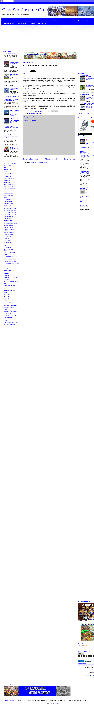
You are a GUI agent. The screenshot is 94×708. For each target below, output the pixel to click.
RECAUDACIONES (9, 304)
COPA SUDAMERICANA (10, 232)
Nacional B (82, 151)
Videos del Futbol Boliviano (84, 187)
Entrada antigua (69, 159)
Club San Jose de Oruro (25, 9)
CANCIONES (7, 199)
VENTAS (6, 321)
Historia (63, 20)
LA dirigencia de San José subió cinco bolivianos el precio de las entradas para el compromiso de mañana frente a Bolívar (11, 98)
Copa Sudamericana (8, 23)
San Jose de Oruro (84, 94)
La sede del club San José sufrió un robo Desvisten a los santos (11, 136)
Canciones (32, 23)
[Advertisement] (45, 37)
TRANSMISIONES (8, 317)
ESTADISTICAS (8, 247)
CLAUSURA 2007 (8, 201)
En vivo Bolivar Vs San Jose (11, 53)
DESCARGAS (7, 236)
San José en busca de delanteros (14, 75)
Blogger (58, 703)
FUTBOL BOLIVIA (8, 258)
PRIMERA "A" (7, 294)
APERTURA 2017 (8, 190)
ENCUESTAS (7, 242)
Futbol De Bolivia (84, 171)
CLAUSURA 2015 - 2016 (10, 216)
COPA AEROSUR (8, 227)
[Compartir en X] (54, 111)
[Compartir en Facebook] (55, 111)
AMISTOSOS (7, 169)
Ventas (18, 20)
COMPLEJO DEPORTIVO (10, 224)
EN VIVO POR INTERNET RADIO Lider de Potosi (84, 204)
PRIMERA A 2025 (42, 23)
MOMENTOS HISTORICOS (11, 281)
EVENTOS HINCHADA (9, 252)
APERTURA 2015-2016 (9, 186)
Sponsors (25, 20)
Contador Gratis (82, 663)
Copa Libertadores (21, 23)
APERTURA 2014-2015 (9, 184)
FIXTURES (6, 254)
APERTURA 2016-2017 (9, 188)
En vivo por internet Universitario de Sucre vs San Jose (11, 128)
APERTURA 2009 (8, 175)
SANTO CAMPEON (9, 307)
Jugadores (55, 20)
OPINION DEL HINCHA (10, 287)
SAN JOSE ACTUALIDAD (35, 113)
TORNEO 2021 (7, 313)
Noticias (6, 283)
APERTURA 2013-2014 (9, 182)
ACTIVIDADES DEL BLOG (10, 163)
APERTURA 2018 (8, 192)
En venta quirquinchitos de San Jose (14, 148)
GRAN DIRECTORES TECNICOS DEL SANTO (10, 260)
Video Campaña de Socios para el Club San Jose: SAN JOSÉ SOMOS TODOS (14, 113)
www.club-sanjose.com (9, 700)
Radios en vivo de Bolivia (84, 200)
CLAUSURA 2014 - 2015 (10, 214)
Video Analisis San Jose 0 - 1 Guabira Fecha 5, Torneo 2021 (14, 120)
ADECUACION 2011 (9, 165)
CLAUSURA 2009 (8, 205)
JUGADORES (7, 275)
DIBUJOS (6, 238)
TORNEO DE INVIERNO (10, 315)
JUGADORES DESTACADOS (11, 277)
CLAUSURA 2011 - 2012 (10, 208)
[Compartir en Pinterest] (57, 111)
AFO (5, 167)
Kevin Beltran (7, 279)
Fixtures (71, 20)
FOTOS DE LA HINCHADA (10, 256)
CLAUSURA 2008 (8, 203)
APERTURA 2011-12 (9, 178)
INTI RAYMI (7, 274)
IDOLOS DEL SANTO (9, 270)
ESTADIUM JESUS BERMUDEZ (9, 250)
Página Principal (51, 159)
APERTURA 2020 (8, 195)
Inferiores (40, 20)
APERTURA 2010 (8, 177)
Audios (5, 197)
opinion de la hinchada (9, 285)
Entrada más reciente (30, 159)
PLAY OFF (6, 292)
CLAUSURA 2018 (8, 220)
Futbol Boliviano (84, 75)
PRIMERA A (7, 296)
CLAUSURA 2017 (8, 218)
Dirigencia (78, 20)
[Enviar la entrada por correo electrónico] (48, 111)
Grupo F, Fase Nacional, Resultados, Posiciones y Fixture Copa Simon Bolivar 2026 (85, 155)
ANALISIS (6, 171)
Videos (11, 20)
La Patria (25, 73)
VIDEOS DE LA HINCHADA (11, 322)
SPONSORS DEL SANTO (10, 311)
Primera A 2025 (7, 298)
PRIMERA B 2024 (8, 302)
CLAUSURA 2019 (8, 222)
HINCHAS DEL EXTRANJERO (11, 263)
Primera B (6, 300)
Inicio (4, 20)
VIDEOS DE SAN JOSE (10, 324)
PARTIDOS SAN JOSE (9, 290)
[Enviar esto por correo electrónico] (51, 111)
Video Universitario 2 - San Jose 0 (14, 62)
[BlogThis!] (52, 111)
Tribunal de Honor (8, 319)
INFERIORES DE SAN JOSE (11, 272)
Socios (33, 20)
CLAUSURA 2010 (8, 207)
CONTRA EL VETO (8, 225)
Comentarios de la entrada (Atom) (39, 162)
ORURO (6, 289)
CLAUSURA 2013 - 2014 (10, 212)
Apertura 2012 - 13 (8, 180)
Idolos (47, 20)
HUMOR (6, 268)
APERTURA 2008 (8, 173)
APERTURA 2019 (8, 193)
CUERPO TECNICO (9, 234)
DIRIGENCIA (7, 240)
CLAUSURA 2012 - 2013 (10, 210)
